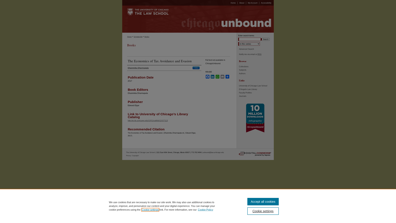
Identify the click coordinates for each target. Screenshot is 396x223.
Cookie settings (150, 209)
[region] (198, 206)
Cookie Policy (205, 209)
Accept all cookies (263, 201)
